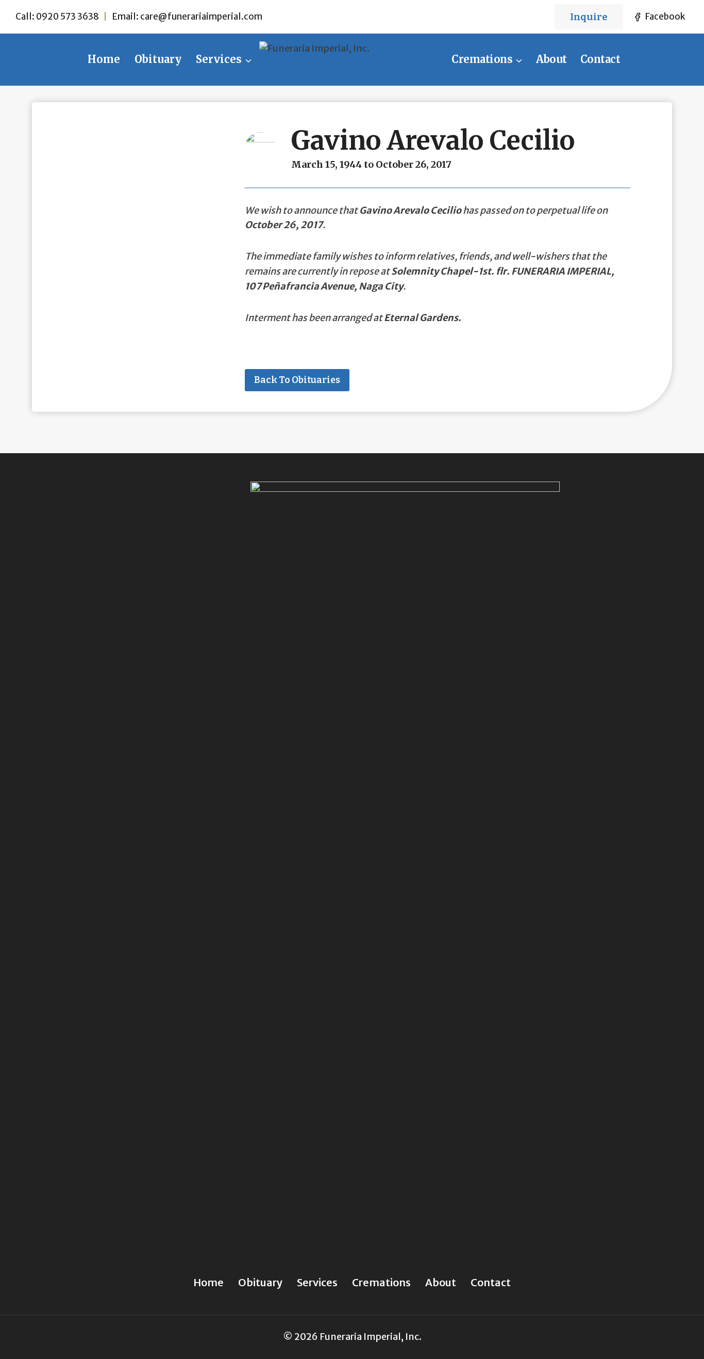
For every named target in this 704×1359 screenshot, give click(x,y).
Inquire (589, 17)
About (551, 59)
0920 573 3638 (67, 16)
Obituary (158, 59)
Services (317, 1282)
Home (104, 59)
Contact (600, 59)
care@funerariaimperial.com (201, 16)
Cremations (381, 1282)
